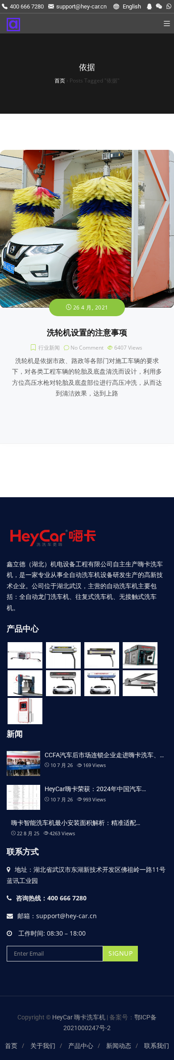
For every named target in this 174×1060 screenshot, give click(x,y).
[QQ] (149, 6)
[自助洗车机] (25, 711)
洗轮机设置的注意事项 (87, 332)
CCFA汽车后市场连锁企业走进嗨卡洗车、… (104, 755)
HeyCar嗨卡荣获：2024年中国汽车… (95, 788)
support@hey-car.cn (81, 6)
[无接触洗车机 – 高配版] (63, 683)
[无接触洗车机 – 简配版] (140, 683)
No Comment (87, 347)
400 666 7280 (27, 6)
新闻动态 (118, 1045)
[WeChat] (159, 6)
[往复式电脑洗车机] (140, 655)
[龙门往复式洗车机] (25, 683)
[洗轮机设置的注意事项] (87, 154)
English (131, 6)
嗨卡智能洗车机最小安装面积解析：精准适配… (75, 822)
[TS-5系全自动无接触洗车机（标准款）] (101, 655)
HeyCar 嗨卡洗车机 (79, 1017)
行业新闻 (49, 347)
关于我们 (42, 1045)
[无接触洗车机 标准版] (101, 683)
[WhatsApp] (168, 6)
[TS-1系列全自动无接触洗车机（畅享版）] (25, 655)
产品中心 (80, 1045)
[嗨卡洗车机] (13, 23)
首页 (11, 1045)
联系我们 (156, 1045)
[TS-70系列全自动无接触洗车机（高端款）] (63, 655)
